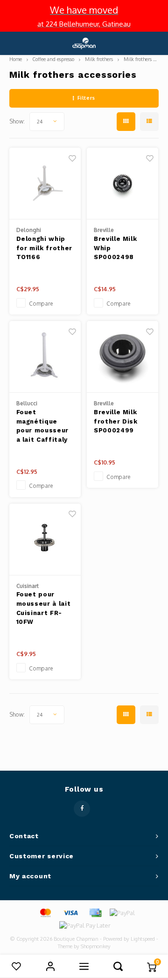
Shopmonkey (96, 946)
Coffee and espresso (53, 59)
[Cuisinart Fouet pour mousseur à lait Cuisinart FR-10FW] (45, 539)
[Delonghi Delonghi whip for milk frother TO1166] (45, 183)
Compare (41, 303)
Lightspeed (143, 939)
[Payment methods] (44, 912)
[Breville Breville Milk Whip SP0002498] (122, 183)
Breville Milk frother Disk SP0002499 (116, 421)
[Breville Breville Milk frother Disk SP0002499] (122, 357)
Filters (86, 98)
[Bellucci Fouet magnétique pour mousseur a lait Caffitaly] (45, 357)
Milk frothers (99, 59)
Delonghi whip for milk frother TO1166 (44, 247)
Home (15, 59)
